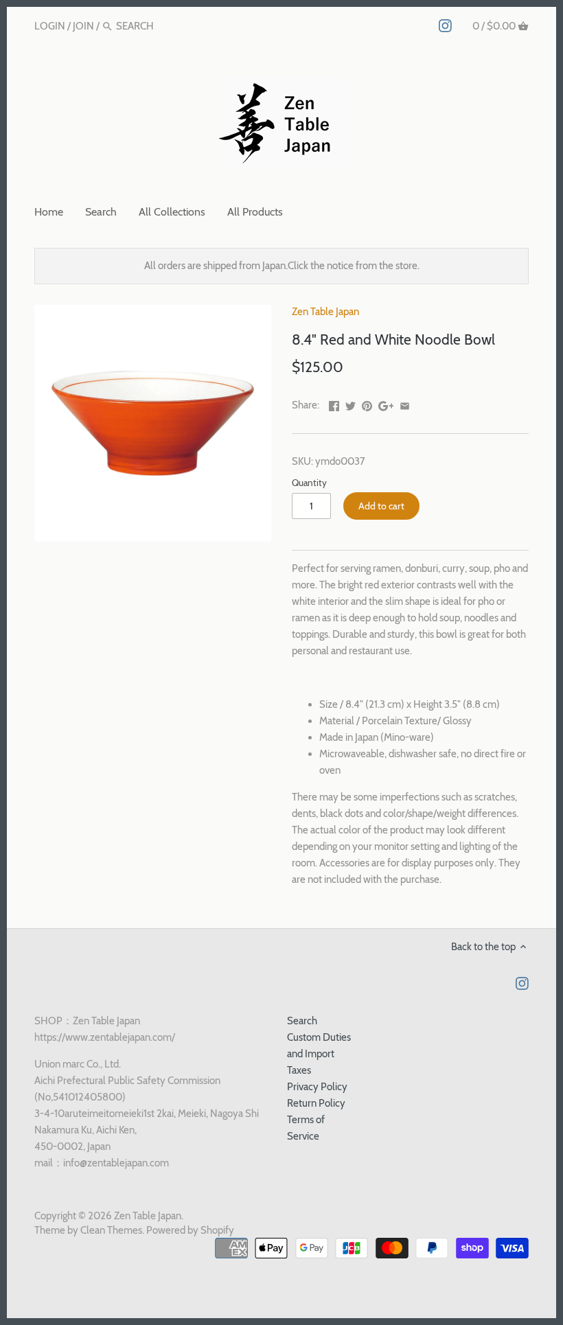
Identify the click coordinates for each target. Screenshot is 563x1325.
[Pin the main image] (367, 404)
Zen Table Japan (325, 312)
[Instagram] (445, 25)
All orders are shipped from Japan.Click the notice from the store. (282, 266)
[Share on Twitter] (350, 404)
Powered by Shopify (190, 1230)
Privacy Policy (317, 1087)
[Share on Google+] (386, 404)
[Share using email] (405, 404)
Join (83, 26)
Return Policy (316, 1103)
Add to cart (381, 506)
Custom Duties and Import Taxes (319, 1053)
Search (302, 1021)
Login (49, 26)
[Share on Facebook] (334, 404)
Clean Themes (111, 1230)
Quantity (309, 482)
